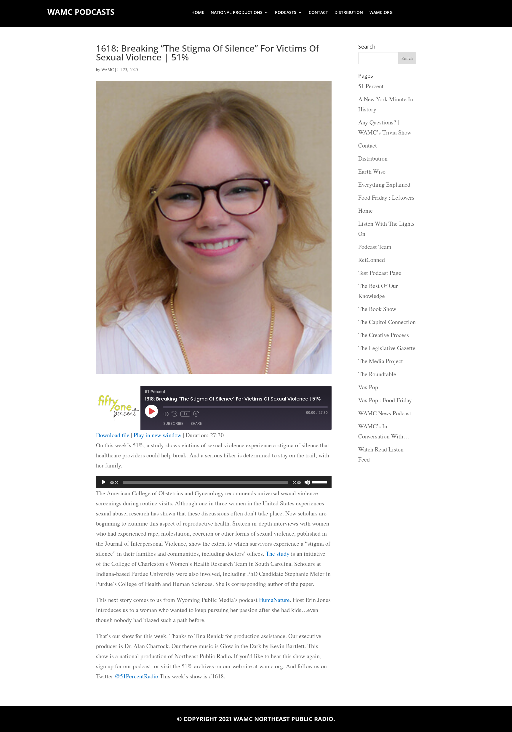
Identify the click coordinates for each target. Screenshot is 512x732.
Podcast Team (374, 247)
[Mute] (307, 482)
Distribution (349, 12)
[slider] (320, 481)
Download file (112, 435)
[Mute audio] (166, 414)
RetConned (371, 260)
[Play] (104, 482)
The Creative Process (383, 335)
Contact (318, 12)
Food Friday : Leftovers (386, 197)
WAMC (107, 69)
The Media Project (380, 361)
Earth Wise (371, 171)
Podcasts (285, 12)
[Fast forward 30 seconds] (196, 414)
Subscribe (173, 423)
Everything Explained (384, 184)
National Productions (237, 12)
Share (196, 423)
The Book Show (377, 309)
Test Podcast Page (379, 273)
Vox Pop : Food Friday (385, 400)
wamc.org (381, 12)
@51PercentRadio (136, 676)
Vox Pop (368, 387)
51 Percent (371, 86)
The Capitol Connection (387, 322)
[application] (214, 482)
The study (277, 554)
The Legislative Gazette (386, 348)
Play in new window (157, 435)
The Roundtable (377, 374)
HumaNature (274, 600)
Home (197, 12)
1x (185, 414)
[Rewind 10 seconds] (174, 414)
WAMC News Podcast (384, 413)
